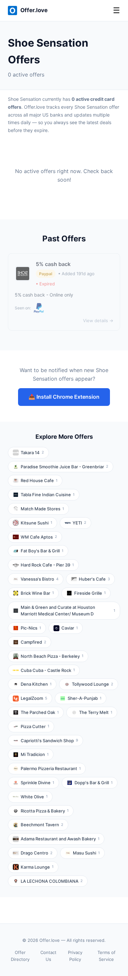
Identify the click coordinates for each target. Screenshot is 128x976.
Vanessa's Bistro (39, 579)
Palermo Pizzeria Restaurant (51, 768)
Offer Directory (20, 956)
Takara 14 (32, 452)
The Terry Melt (95, 712)
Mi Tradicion (35, 754)
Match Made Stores (42, 508)
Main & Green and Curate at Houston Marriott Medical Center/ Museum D (68, 611)
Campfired (33, 642)
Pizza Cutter (35, 726)
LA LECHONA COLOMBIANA (52, 881)
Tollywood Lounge (92, 684)
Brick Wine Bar (37, 593)
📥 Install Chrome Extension (64, 396)
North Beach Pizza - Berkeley (52, 656)
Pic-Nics (31, 628)
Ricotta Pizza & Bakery (45, 810)
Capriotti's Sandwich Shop (49, 740)
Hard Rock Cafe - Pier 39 (47, 564)
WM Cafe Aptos (39, 537)
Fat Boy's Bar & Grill (42, 550)
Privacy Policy (75, 956)
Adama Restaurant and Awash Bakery (60, 838)
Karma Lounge (37, 867)
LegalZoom (34, 698)
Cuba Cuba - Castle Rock (48, 670)
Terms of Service (106, 956)
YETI (79, 522)
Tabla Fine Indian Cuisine (48, 494)
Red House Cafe (39, 480)
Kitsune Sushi (36, 522)
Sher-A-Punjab (84, 698)
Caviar (69, 628)
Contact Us (48, 956)
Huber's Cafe (94, 579)
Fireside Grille (90, 593)
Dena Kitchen (36, 684)
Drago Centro (37, 852)
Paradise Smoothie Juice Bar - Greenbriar (64, 466)
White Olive (34, 796)
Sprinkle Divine (37, 782)
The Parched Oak (40, 712)
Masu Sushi (86, 852)
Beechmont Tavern (42, 824)
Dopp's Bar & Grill (94, 782)
